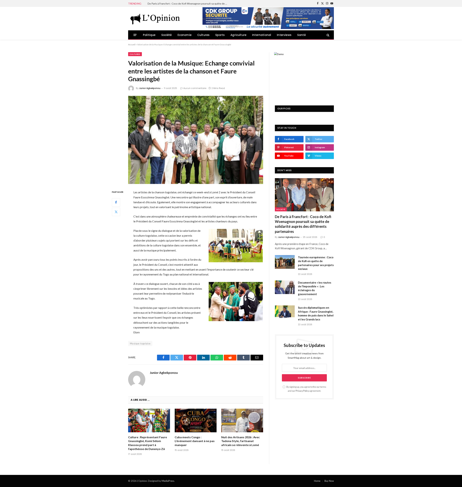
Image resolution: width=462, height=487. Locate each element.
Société (166, 35)
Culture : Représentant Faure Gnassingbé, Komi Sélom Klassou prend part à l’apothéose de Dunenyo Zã (147, 443)
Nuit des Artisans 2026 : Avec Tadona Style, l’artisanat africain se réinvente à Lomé (240, 441)
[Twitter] (116, 212)
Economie (184, 35)
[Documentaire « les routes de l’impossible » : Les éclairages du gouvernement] (285, 287)
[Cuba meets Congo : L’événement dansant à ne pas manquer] (196, 420)
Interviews (284, 35)
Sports (220, 35)
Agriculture (238, 35)
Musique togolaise (140, 343)
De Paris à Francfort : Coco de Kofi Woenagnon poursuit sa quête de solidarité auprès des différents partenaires (303, 224)
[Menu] (135, 35)
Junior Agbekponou (149, 88)
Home (317, 480)
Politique (149, 35)
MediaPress (168, 480)
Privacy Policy (302, 391)
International (261, 35)
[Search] (327, 35)
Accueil (131, 44)
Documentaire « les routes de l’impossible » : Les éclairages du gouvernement (314, 288)
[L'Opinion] (155, 19)
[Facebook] (116, 202)
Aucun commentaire (194, 88)
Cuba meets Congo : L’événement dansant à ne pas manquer (195, 441)
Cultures (203, 35)
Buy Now (329, 480)
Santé (301, 35)
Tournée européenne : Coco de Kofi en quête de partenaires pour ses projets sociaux (188, 3)
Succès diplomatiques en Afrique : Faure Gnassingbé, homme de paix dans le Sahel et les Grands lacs (316, 313)
